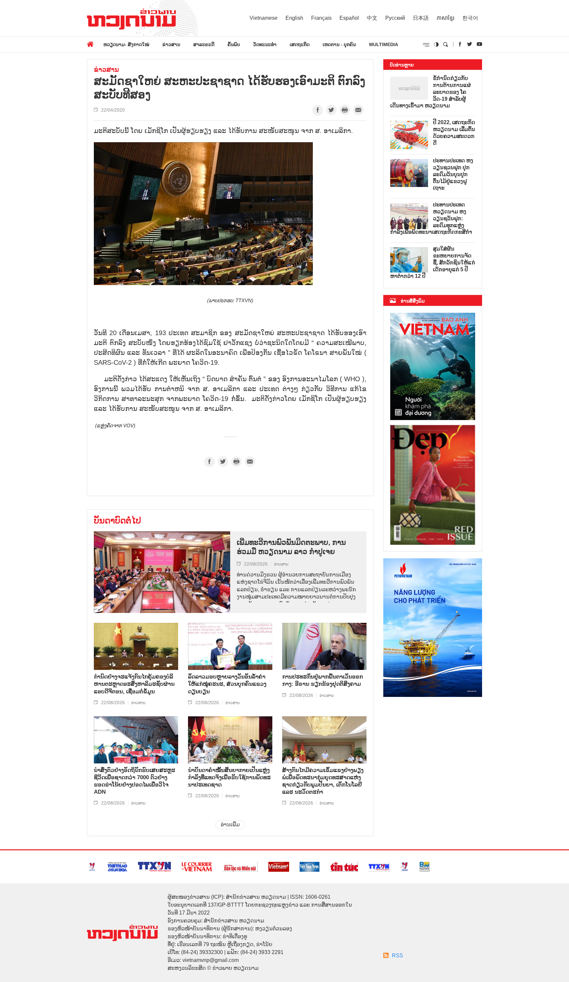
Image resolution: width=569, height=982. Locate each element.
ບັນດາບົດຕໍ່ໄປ (117, 520)
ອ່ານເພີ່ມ (230, 824)
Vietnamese (264, 18)
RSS (397, 955)
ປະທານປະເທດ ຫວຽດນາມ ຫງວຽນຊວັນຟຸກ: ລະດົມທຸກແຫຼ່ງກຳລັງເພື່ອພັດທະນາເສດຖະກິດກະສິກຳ (431, 218)
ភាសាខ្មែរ (445, 18)
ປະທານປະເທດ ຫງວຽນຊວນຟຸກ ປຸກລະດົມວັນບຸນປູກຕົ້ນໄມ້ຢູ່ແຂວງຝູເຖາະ (453, 174)
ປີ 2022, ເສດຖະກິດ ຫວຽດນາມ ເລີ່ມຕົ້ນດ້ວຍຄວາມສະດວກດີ (454, 132)
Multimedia (383, 44)
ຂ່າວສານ (171, 44)
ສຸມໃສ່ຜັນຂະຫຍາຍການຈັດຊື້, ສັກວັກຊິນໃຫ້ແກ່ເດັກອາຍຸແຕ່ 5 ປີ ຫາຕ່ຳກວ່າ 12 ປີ (432, 262)
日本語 (421, 18)
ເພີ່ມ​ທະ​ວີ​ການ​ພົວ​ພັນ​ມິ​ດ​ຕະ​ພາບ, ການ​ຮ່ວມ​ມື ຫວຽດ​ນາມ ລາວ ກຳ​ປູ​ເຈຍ (291, 547)
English (294, 18)
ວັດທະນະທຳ (265, 44)
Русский (395, 18)
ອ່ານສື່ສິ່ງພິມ (413, 301)
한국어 (470, 18)
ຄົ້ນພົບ (234, 44)
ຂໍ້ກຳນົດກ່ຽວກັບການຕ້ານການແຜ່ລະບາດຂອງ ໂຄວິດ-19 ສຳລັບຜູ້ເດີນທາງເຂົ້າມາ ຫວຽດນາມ (430, 91)
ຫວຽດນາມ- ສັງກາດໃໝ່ (126, 44)
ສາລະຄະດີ (203, 44)
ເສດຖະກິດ (300, 44)
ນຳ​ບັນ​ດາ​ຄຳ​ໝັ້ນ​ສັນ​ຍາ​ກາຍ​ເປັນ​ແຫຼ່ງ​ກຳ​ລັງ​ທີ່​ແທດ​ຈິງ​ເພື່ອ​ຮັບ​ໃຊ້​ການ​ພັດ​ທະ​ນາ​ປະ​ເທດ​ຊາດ (229, 777)
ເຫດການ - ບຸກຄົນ (339, 44)
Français (321, 18)
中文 (372, 18)
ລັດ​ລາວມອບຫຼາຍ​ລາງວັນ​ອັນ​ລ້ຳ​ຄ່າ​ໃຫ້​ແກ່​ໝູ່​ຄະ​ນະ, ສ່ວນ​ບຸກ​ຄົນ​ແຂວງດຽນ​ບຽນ (227, 684)
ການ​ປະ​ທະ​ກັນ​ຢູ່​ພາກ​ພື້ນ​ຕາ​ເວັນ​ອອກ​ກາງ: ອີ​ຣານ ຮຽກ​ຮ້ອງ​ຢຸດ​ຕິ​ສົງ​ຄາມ (322, 680)
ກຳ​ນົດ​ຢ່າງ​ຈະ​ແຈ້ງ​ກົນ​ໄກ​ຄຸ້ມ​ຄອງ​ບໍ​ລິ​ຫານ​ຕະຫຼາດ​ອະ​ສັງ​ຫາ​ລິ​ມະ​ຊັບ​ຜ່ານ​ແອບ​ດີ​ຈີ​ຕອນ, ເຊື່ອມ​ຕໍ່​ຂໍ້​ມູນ (134, 684)
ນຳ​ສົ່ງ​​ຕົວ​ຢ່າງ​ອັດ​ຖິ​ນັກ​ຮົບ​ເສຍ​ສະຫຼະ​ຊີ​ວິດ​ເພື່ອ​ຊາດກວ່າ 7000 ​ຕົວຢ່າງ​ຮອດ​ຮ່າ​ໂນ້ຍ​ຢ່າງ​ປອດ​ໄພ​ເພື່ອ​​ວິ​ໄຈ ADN (134, 781)
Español (349, 18)
